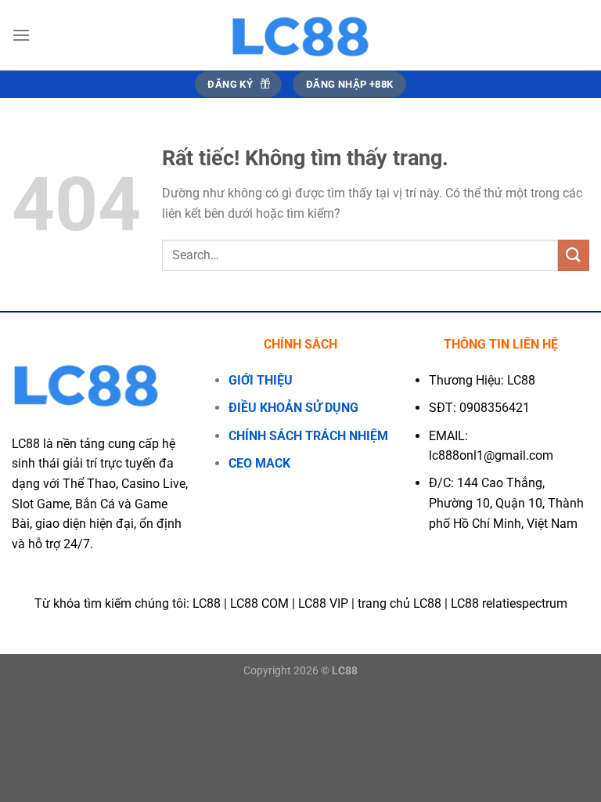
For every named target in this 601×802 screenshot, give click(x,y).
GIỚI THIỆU (261, 380)
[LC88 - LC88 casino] (300, 35)
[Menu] (21, 35)
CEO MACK (259, 463)
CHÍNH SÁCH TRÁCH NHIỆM (308, 435)
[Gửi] (573, 255)
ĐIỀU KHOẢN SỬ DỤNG (293, 407)
